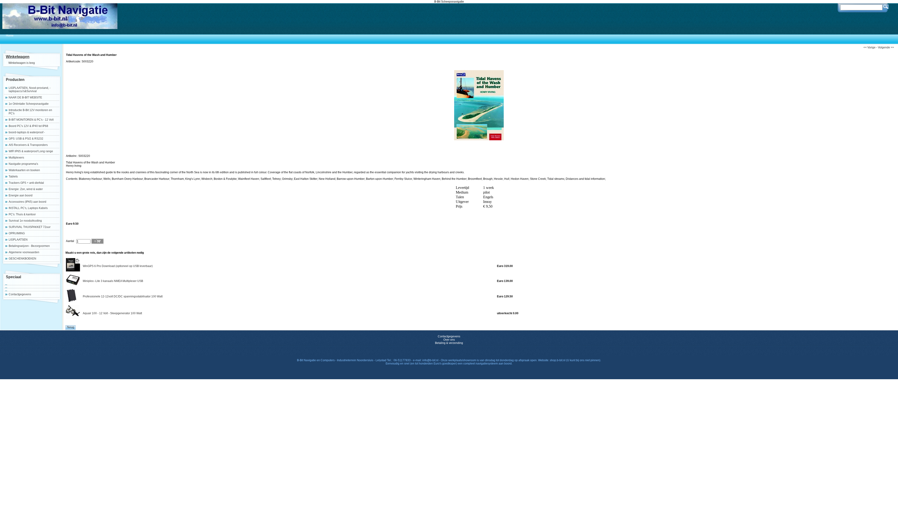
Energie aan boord (21, 195)
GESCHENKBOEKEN (22, 258)
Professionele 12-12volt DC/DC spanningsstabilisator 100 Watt (123, 296)
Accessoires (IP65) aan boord (27, 201)
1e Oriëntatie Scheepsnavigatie (29, 103)
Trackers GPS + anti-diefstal (26, 182)
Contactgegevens (20, 294)
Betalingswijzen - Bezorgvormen (29, 246)
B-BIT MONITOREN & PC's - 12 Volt (31, 119)
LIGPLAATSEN (18, 239)
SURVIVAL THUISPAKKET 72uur (30, 227)
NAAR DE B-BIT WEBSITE (25, 97)
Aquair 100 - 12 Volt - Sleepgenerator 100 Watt (112, 313)
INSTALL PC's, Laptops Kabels (28, 208)
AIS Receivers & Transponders (28, 145)
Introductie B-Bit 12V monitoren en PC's (30, 111)
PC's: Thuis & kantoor (22, 214)
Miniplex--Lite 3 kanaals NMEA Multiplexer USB (113, 281)
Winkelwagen (17, 57)
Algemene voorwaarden (24, 252)
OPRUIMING (17, 233)
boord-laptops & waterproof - (27, 132)
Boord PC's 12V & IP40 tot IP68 (28, 126)
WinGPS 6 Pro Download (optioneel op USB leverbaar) (118, 266)
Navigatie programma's (23, 164)
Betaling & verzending (449, 343)
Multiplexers (16, 157)
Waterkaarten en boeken (24, 170)
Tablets (13, 176)
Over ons (449, 339)
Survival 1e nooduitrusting (25, 220)
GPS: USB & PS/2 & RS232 (26, 138)
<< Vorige (869, 47)
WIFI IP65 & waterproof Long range (31, 151)
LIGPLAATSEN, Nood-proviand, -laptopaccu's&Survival (30, 89)
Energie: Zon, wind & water (26, 189)
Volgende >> (886, 47)
